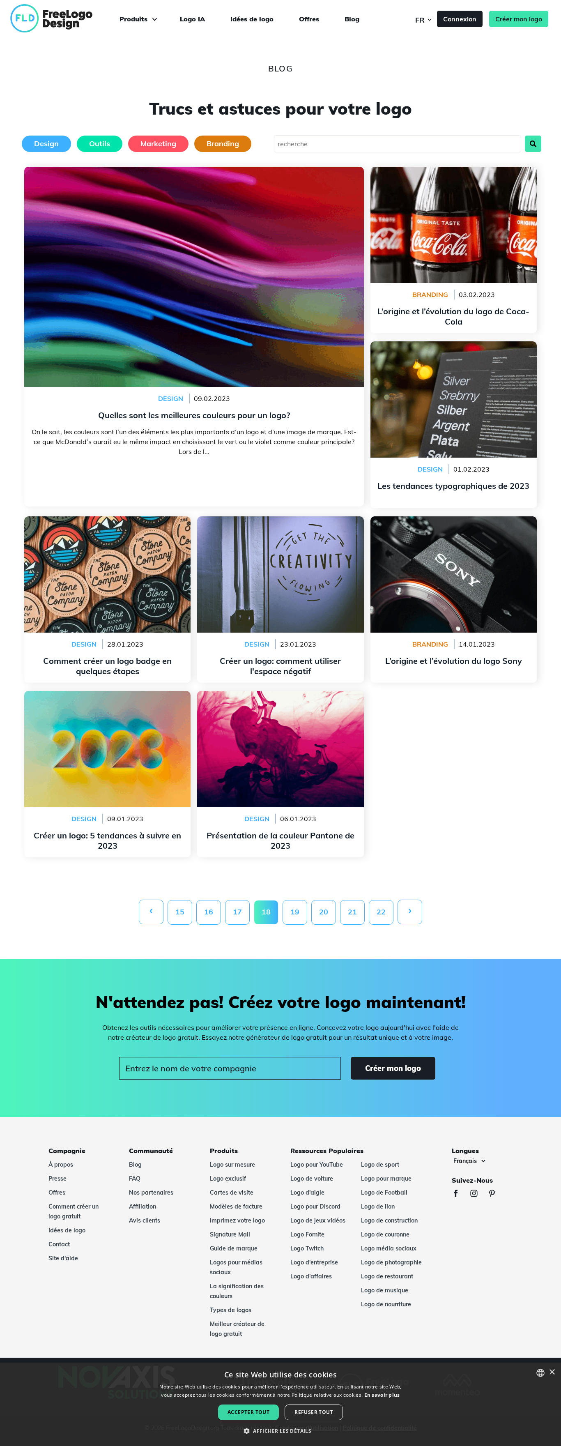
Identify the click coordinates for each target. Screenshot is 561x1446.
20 (323, 911)
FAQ (134, 1178)
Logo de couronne (385, 1234)
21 (352, 911)
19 (294, 911)
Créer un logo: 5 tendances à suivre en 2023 (107, 696)
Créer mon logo (518, 19)
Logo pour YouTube (316, 1164)
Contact (59, 1244)
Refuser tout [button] (313, 1412)
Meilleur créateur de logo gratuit (237, 1329)
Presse (57, 1178)
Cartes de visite (231, 1192)
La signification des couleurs (237, 1291)
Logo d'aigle (307, 1192)
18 (266, 911)
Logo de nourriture (386, 1304)
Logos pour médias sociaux (236, 1267)
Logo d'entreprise (314, 1262)
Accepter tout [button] (248, 1412)
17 (237, 911)
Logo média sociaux (388, 1248)
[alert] (280, 1404)
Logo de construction (389, 1220)
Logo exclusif (228, 1178)
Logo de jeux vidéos (317, 1220)
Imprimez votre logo (237, 1220)
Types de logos (230, 1310)
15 (179, 911)
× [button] (552, 1372)
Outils (99, 143)
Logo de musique (384, 1290)
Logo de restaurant (387, 1276)
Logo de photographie (391, 1262)
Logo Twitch (307, 1248)
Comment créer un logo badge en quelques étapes (107, 521)
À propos (60, 1164)
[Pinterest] (496, 1194)
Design (46, 143)
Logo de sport (380, 1164)
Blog (352, 19)
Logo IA (192, 19)
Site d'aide (63, 1258)
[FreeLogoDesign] (64, 18)
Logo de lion (378, 1206)
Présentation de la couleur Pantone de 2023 (280, 696)
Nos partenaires (151, 1192)
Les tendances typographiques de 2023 (453, 346)
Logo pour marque (386, 1178)
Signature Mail (230, 1234)
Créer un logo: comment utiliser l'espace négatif (280, 521)
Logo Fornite (307, 1234)
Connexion (459, 19)
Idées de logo (252, 19)
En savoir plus (382, 1394)
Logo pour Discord (315, 1206)
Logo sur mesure (232, 1164)
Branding (223, 143)
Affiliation (142, 1206)
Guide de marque (234, 1248)
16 (208, 911)
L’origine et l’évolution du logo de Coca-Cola (453, 172)
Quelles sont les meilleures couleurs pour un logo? (194, 172)
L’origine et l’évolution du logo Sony (453, 521)
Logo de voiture (311, 1178)
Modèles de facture (236, 1206)
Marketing (158, 143)
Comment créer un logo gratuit (73, 1211)
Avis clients (144, 1220)
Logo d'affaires (311, 1276)
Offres (309, 19)
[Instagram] (478, 1194)
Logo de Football (384, 1192)
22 (381, 911)
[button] (280, 1431)
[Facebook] (460, 1194)
